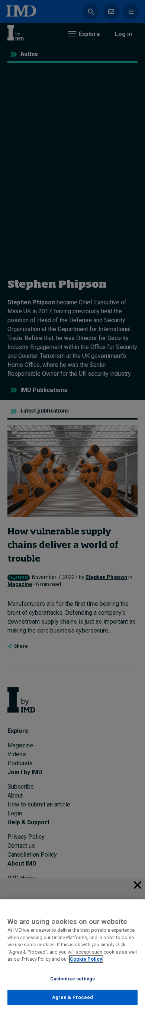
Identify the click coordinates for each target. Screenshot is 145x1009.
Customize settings (72, 978)
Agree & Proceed (72, 997)
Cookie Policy (86, 959)
